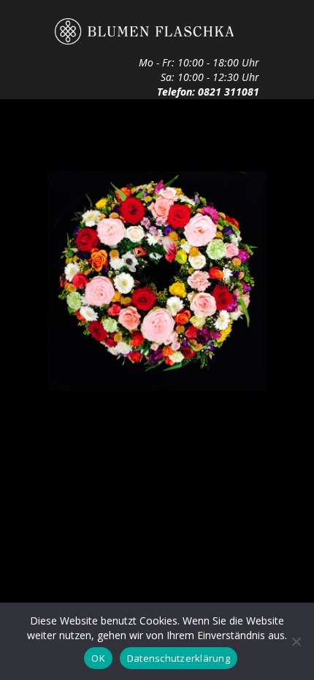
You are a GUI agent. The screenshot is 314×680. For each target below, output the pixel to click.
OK (98, 658)
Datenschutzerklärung (178, 658)
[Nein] (295, 641)
